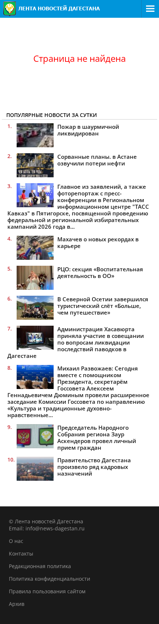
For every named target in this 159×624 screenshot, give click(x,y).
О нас (16, 540)
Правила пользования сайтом (47, 591)
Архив (16, 603)
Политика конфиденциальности (49, 578)
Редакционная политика (40, 566)
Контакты (21, 553)
